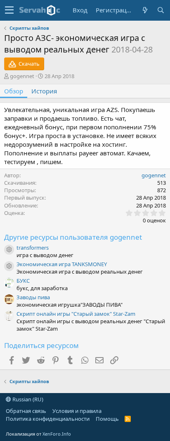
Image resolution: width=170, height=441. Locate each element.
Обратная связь (26, 411)
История (44, 91)
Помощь (107, 418)
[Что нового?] (145, 10)
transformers (33, 247)
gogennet (22, 76)
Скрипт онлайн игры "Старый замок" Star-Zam (76, 313)
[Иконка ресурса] (9, 250)
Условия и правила (77, 411)
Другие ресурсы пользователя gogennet (73, 237)
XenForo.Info (56, 434)
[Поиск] (160, 10)
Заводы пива (33, 297)
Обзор (13, 91)
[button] (9, 10)
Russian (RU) (27, 399)
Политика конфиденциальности (48, 418)
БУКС (23, 280)
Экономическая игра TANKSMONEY (62, 264)
